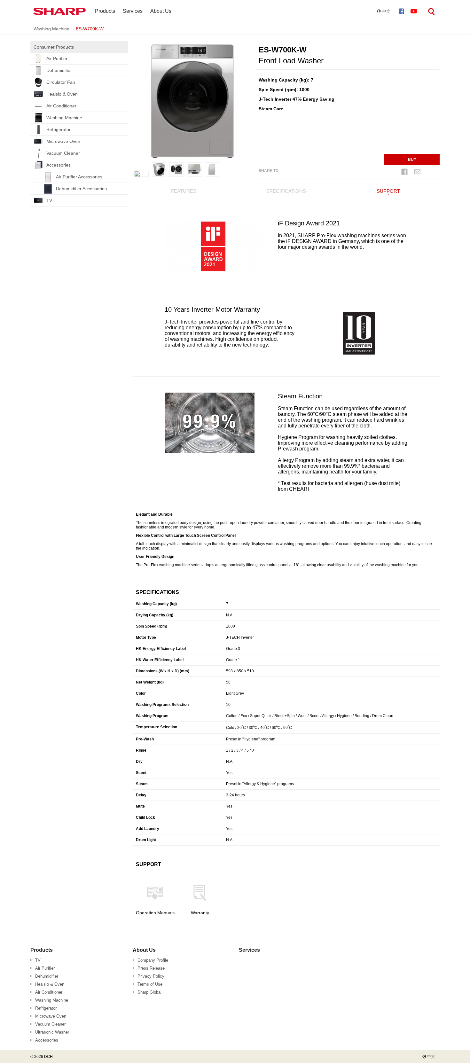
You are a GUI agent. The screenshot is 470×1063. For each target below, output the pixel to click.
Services (133, 11)
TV (49, 200)
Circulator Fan (60, 82)
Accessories (58, 165)
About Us (160, 11)
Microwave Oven (63, 141)
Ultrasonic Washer (52, 1032)
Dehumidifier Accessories (81, 188)
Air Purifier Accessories (79, 176)
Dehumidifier (59, 70)
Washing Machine (51, 28)
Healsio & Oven (62, 94)
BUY (412, 159)
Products (105, 11)
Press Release (151, 968)
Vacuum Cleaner (63, 153)
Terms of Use (149, 984)
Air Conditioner (61, 105)
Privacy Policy (150, 976)
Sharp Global (149, 992)
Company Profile (152, 960)
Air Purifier (56, 58)
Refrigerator (58, 129)
